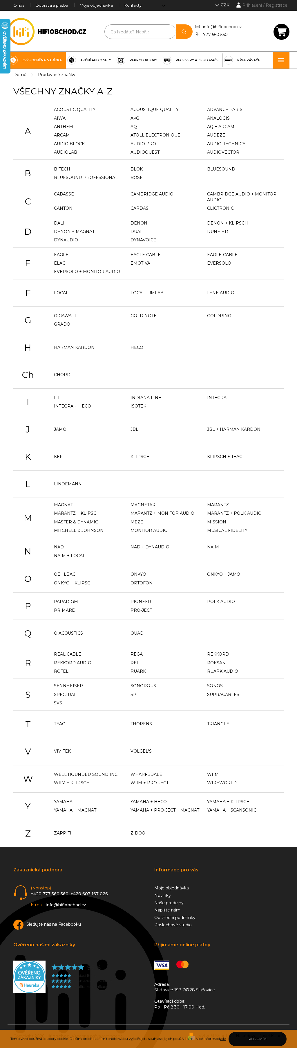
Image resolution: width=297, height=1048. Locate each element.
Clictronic (220, 208)
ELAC (59, 263)
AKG (135, 118)
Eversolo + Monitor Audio (87, 271)
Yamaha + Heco (149, 801)
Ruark (138, 671)
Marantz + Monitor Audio (162, 513)
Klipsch (140, 456)
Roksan (216, 662)
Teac (59, 723)
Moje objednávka (96, 5)
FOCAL (61, 292)
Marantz (218, 504)
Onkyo (138, 574)
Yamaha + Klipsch (228, 801)
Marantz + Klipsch (77, 513)
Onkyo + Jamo (223, 574)
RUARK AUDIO (222, 671)
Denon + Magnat (74, 231)
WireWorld (222, 782)
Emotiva (140, 263)
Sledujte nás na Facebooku (53, 924)
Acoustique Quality (155, 109)
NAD (59, 547)
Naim (213, 547)
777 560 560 (215, 34)
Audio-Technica (226, 143)
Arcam (62, 135)
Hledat (184, 31)
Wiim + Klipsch (72, 782)
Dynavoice (143, 240)
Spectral (65, 694)
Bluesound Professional (86, 177)
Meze (137, 522)
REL (135, 662)
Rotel (61, 671)
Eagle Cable (146, 254)
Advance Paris (224, 109)
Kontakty (133, 5)
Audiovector (223, 152)
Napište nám (167, 910)
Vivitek (62, 751)
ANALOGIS (218, 118)
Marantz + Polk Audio (234, 513)
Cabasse (64, 194)
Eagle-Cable (222, 254)
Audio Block (69, 143)
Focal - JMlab (147, 292)
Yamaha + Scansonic (231, 810)
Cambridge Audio (152, 194)
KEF (58, 456)
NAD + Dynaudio (150, 547)
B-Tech (62, 169)
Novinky (162, 895)
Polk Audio (221, 601)
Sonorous (143, 685)
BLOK (137, 169)
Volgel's (141, 751)
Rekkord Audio (72, 662)
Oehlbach (66, 574)
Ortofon (142, 583)
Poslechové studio (173, 924)
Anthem (63, 126)
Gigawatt (65, 315)
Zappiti (62, 833)
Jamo (60, 429)
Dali (59, 223)
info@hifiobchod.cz (222, 26)
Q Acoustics (68, 633)
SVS (58, 703)
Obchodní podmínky (174, 917)
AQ (134, 126)
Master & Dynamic (76, 522)
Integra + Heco (72, 406)
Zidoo (138, 833)
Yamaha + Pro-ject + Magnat (165, 810)
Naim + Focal (69, 555)
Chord (62, 374)
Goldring (219, 315)
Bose (137, 177)
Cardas (139, 208)
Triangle (218, 723)
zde (223, 1038)
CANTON (63, 208)
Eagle (61, 254)
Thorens (141, 723)
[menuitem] (37, 60)
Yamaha (63, 801)
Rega (137, 654)
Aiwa (60, 118)
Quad (137, 633)
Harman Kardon (74, 347)
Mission (216, 522)
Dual (137, 231)
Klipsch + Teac (224, 456)
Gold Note (144, 315)
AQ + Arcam (220, 126)
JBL (134, 429)
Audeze (216, 135)
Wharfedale (146, 774)
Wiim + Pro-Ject (150, 782)
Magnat (63, 504)
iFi (56, 397)
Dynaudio (66, 240)
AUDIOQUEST (145, 152)
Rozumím (258, 1039)
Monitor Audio (149, 530)
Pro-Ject (141, 610)
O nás (18, 5)
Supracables (223, 694)
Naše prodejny (169, 902)
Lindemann (68, 484)
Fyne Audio (220, 292)
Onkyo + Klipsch (74, 583)
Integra (217, 397)
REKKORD (218, 654)
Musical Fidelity (227, 530)
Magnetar (143, 504)
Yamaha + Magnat (75, 810)
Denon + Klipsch (227, 223)
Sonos (215, 685)
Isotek (138, 406)
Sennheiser (68, 685)
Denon (139, 223)
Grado (62, 324)
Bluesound (221, 169)
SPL (135, 694)
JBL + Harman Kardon (233, 429)
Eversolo (219, 263)
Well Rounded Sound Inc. (86, 774)
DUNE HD (217, 231)
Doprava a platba (52, 5)
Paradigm (66, 601)
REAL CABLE (67, 654)
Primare (64, 610)
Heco (137, 347)
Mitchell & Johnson (79, 530)
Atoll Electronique (155, 135)
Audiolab (65, 152)
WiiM (213, 774)
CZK (226, 5)
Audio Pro (143, 143)
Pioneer (141, 601)
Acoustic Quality (74, 109)
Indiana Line (146, 397)
